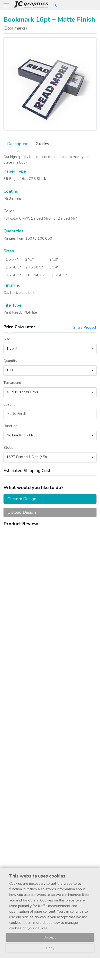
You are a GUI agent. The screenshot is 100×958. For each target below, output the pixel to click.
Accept (50, 937)
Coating (9, 404)
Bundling (10, 426)
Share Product (84, 327)
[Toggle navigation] (6, 5)
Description (17, 144)
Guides (42, 144)
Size (6, 339)
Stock (8, 447)
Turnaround (12, 382)
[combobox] (50, 349)
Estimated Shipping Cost (26, 470)
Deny (50, 948)
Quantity (10, 360)
